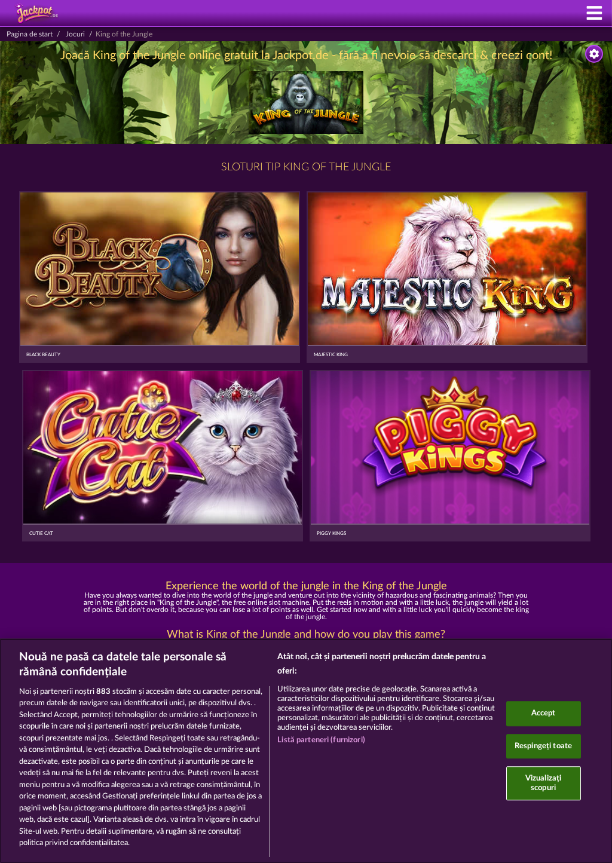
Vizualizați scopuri (543, 783)
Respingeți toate (543, 746)
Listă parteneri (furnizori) (321, 740)
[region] (306, 750)
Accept (543, 713)
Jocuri (75, 34)
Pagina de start (30, 34)
